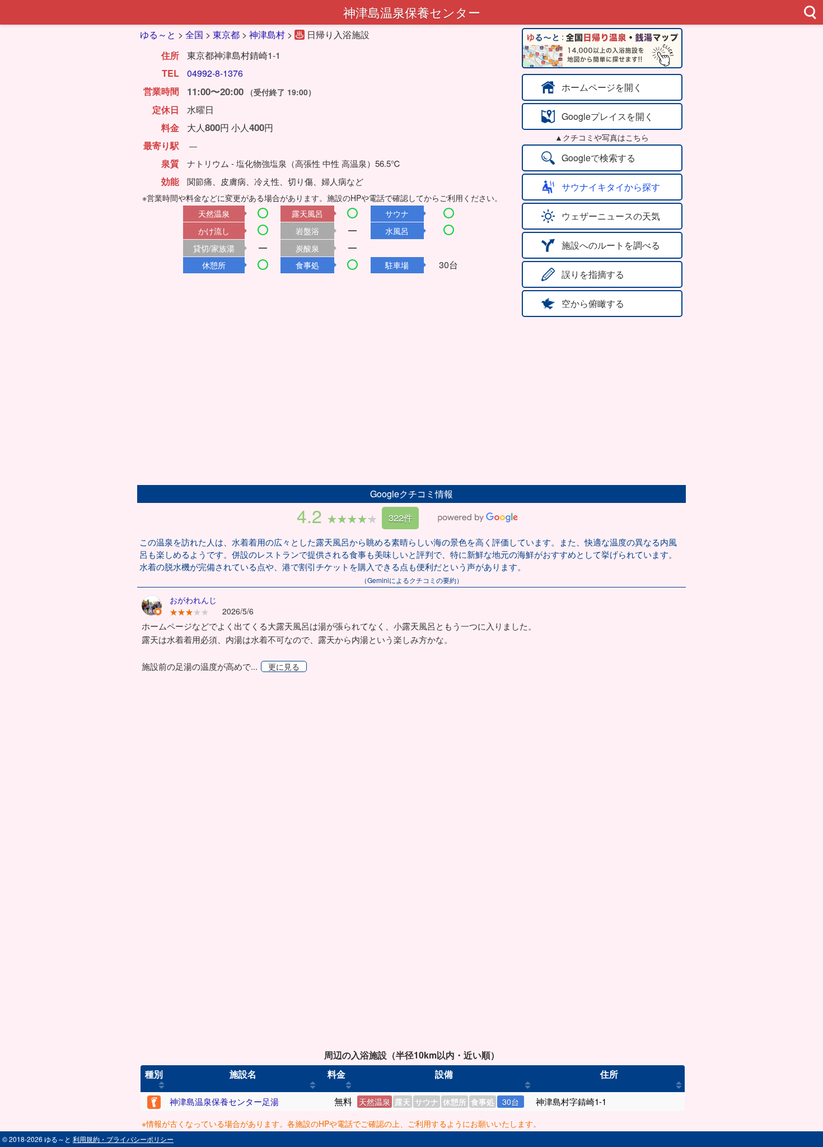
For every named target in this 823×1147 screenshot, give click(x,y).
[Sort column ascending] (161, 1085)
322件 (401, 517)
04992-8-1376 (215, 73)
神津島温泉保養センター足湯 (224, 1101)
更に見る (284, 666)
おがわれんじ (193, 599)
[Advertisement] (411, 401)
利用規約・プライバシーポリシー (123, 1139)
